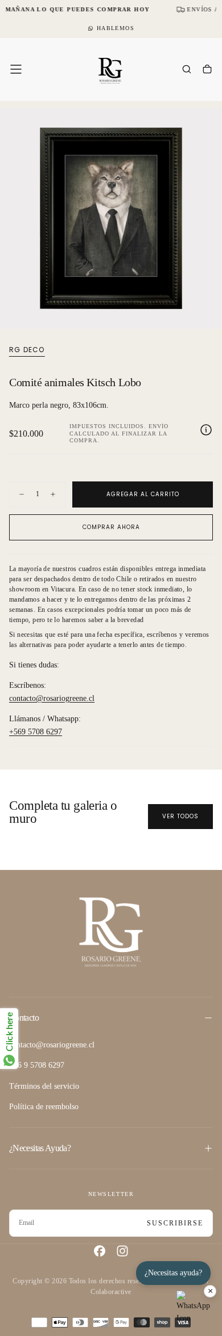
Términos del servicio (44, 1086)
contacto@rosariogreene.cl (51, 698)
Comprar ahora (111, 527)
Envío (158, 426)
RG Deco (26, 349)
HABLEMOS (115, 28)
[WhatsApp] (193, 1308)
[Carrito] (207, 70)
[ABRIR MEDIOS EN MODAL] (207, 314)
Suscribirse (175, 1223)
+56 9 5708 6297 (36, 1065)
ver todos (180, 816)
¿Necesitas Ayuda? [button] (40, 1148)
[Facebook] (99, 1251)
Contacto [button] (24, 1017)
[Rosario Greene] (111, 931)
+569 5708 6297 (35, 732)
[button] (16, 69)
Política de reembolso (44, 1106)
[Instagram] (122, 1251)
